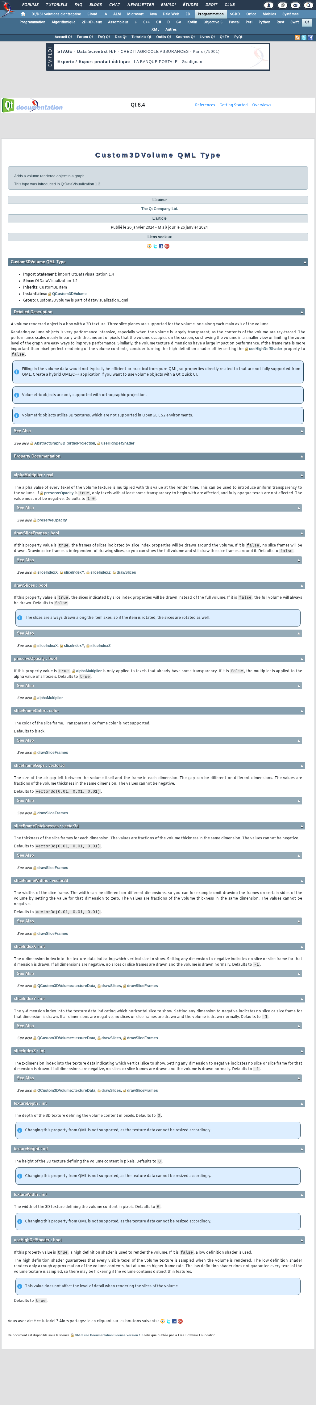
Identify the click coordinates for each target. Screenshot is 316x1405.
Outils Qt (163, 37)
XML (155, 29)
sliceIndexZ (100, 572)
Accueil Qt (63, 37)
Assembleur (118, 22)
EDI (188, 14)
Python (264, 22)
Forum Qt (85, 37)
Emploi (168, 4)
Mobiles (269, 14)
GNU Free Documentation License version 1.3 (109, 1335)
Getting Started (233, 105)
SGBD (235, 14)
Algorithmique (64, 22)
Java (153, 14)
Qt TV (224, 37)
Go (178, 22)
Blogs (95, 4)
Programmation (211, 14)
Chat (114, 4)
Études (190, 4)
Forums (30, 4)
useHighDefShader (265, 349)
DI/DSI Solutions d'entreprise (56, 14)
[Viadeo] (149, 246)
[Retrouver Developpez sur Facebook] (310, 37)
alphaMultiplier (89, 671)
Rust (280, 22)
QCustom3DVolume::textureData (66, 986)
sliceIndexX (47, 572)
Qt (307, 22)
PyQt (238, 37)
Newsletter (140, 4)
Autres (171, 29)
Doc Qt (121, 37)
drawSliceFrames (52, 752)
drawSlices (126, 572)
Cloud (92, 14)
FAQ (78, 4)
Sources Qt (185, 37)
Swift (294, 22)
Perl (249, 22)
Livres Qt (207, 37)
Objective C (213, 22)
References (205, 105)
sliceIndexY (74, 572)
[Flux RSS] (297, 37)
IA (105, 14)
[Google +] (166, 246)
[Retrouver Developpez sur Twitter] (303, 37)
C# (158, 22)
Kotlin (192, 22)
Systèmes (290, 14)
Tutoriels (56, 4)
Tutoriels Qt (141, 37)
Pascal (234, 22)
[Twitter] (155, 246)
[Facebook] (161, 246)
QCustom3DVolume (69, 294)
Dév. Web (171, 14)
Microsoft (135, 14)
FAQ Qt (104, 37)
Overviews (261, 105)
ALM (117, 14)
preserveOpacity (59, 493)
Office (251, 14)
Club (229, 4)
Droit (211, 4)
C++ (146, 22)
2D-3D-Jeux (92, 22)
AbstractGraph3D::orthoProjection (64, 443)
